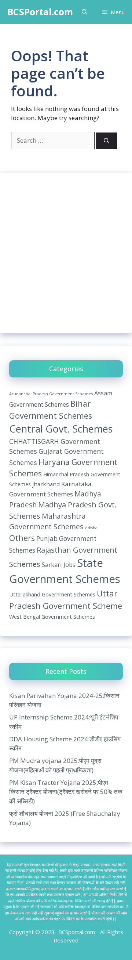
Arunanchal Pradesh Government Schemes (51, 393)
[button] (84, 12)
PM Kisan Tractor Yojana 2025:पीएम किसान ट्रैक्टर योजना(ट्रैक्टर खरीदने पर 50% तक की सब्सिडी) (65, 791)
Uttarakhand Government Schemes (52, 594)
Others (22, 538)
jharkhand (46, 484)
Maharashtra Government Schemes (47, 521)
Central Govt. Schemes (61, 428)
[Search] (106, 141)
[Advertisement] (66, 253)
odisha (91, 527)
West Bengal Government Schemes (52, 616)
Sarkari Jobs (59, 564)
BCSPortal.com (40, 11)
